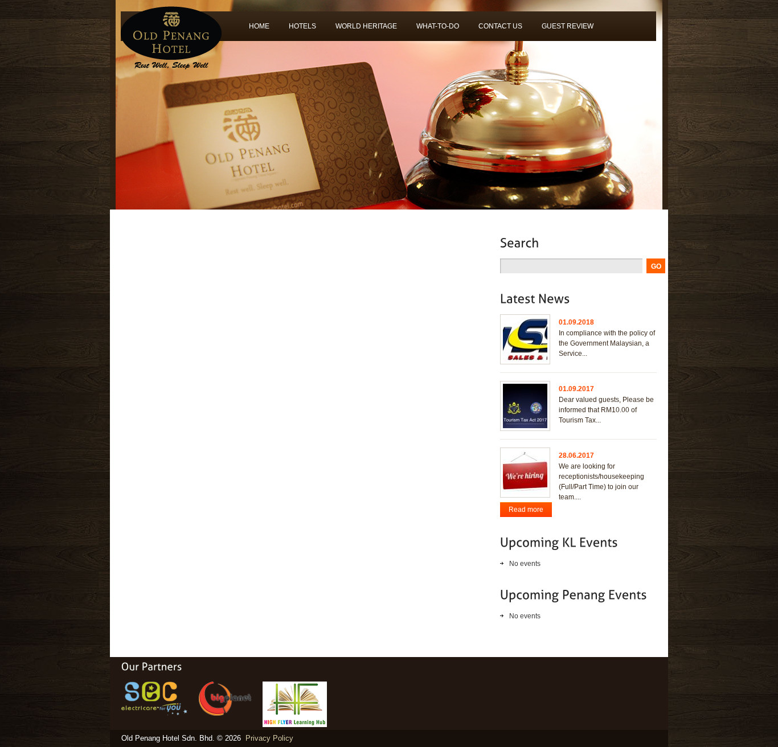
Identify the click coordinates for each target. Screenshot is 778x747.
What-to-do (433, 30)
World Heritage (361, 30)
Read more (526, 510)
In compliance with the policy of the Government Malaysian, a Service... (607, 343)
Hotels (297, 30)
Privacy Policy (269, 738)
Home (259, 26)
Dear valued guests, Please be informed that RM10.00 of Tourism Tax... (606, 410)
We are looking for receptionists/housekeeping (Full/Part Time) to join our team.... (601, 481)
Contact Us (500, 26)
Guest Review (562, 30)
